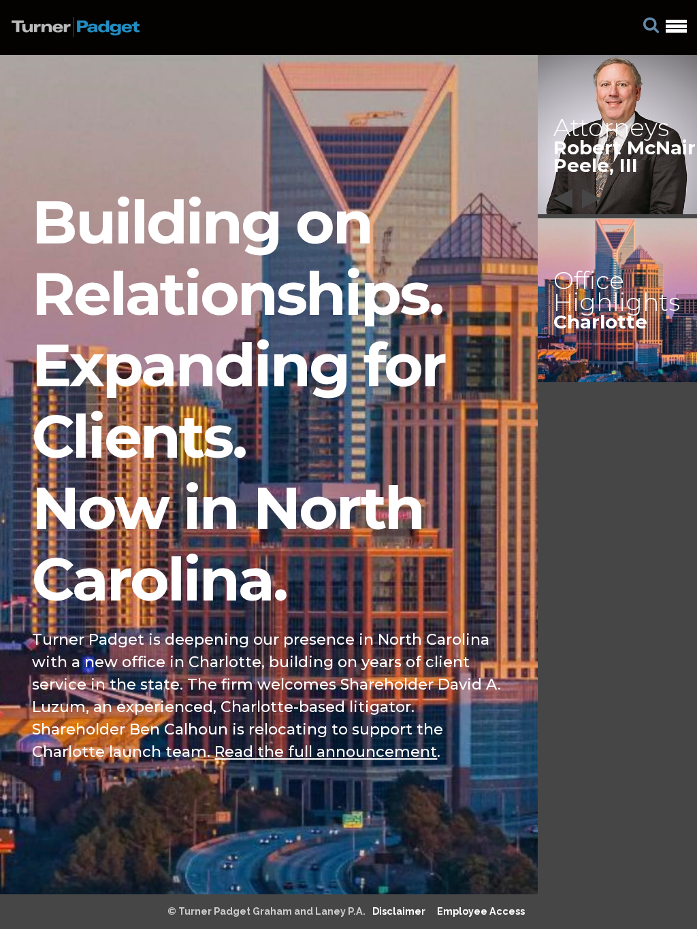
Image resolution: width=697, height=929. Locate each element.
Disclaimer (398, 911)
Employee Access (481, 911)
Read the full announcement (325, 752)
